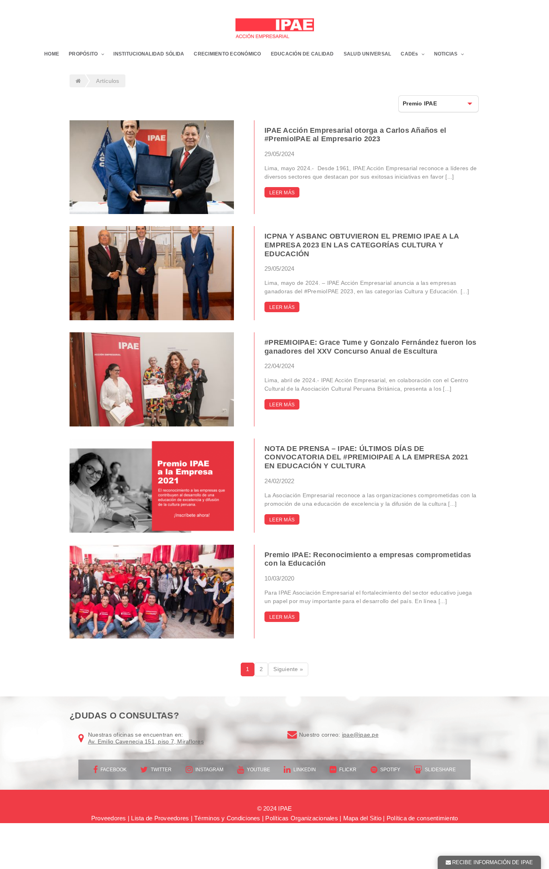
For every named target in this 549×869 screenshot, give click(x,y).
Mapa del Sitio (362, 818)
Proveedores (108, 818)
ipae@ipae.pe (360, 734)
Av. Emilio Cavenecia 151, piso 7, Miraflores (146, 741)
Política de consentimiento (422, 818)
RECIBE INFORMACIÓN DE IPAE (492, 862)
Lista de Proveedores (160, 818)
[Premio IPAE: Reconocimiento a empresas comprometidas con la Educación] (152, 592)
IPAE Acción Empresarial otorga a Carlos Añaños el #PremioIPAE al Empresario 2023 (355, 134)
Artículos (107, 81)
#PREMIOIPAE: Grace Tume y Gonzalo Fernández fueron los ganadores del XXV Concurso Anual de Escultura (370, 346)
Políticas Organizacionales (301, 818)
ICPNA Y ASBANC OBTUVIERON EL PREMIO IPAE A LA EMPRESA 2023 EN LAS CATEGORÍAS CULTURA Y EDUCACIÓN (361, 244)
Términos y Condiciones (227, 818)
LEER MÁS (282, 193)
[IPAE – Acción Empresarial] (274, 29)
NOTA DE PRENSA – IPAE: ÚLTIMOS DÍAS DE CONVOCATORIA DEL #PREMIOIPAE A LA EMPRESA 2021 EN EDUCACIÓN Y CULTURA (366, 457)
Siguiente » (288, 669)
